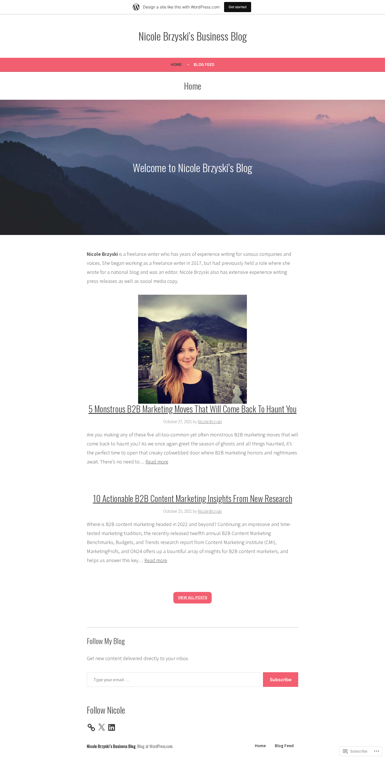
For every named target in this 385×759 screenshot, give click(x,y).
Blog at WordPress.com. (155, 746)
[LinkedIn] (111, 727)
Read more (156, 461)
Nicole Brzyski (210, 421)
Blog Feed (204, 64)
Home (176, 64)
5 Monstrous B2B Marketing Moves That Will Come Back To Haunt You (192, 408)
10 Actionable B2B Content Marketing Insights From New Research (192, 498)
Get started (238, 7)
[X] (101, 727)
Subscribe (280, 679)
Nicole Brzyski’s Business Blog (192, 36)
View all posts (192, 597)
